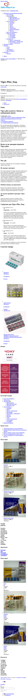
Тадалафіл (12, 36)
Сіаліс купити (3, 677)
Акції (8, 48)
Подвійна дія (10, 39)
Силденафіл (13, 37)
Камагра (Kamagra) (14, 29)
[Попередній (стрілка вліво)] (1, 691)
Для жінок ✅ (10, 16)
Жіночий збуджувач (15, 18)
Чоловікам (8, 100)
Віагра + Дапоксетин (15, 40)
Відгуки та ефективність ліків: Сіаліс (13, 434)
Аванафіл (12, 22)
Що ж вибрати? (10, 51)
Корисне (6, 45)
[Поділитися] (4, 690)
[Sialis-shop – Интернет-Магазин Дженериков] (8, 8)
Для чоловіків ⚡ (11, 21)
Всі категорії (10, 14)
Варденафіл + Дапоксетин (16, 41)
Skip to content (4, 1)
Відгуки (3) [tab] (6, 104)
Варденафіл (12, 35)
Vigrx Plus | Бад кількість (7, 96)
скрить (9, 116)
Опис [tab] (5, 102)
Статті (8, 47)
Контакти (6, 52)
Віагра (11, 24)
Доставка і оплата (8, 44)
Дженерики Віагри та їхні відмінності (13, 428)
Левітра (11, 26)
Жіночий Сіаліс (13, 20)
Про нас (9, 53)
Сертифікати (10, 49)
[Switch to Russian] (4, 681)
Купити (2, 97)
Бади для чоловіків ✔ (12, 32)
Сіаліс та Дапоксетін (15, 43)
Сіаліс (11, 25)
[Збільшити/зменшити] (1, 690)
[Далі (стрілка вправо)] (2, 691)
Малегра (12, 30)
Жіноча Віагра (13, 17)
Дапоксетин (13, 28)
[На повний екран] (2, 690)
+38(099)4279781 (14, 10)
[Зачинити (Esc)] (5, 690)
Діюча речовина (11, 33)
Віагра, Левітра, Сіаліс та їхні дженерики (14, 432)
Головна (3, 58)
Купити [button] (5, 279)
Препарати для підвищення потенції (13, 13)
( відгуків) (3, 87)
